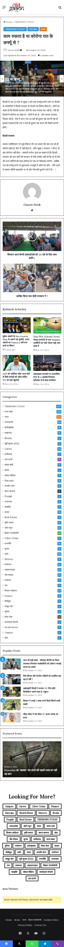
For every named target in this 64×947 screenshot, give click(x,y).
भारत (43, 29)
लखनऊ (8, 432)
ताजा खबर (33, 29)
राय (6, 585)
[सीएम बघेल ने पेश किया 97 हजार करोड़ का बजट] (12, 718)
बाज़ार (7, 512)
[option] (32, 78)
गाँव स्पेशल (9, 575)
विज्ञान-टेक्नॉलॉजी (12, 533)
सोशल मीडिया (10, 475)
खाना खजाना (10, 491)
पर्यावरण (8, 580)
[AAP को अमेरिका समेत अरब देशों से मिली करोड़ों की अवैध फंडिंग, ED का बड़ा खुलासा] (17, 363)
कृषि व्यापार (9, 522)
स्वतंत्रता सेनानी (11, 622)
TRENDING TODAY (24, 22)
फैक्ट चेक (8, 616)
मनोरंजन (8, 564)
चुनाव (7, 548)
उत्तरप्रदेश (9, 422)
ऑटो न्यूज (8, 527)
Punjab (8, 496)
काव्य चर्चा (9, 464)
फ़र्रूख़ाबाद (9, 427)
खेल (6, 637)
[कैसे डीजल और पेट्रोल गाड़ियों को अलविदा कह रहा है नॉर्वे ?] (12, 679)
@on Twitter (10, 888)
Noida (8, 438)
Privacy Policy (25, 925)
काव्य (7, 470)
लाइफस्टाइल (10, 569)
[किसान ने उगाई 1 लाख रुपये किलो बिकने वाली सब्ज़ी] (12, 704)
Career (8, 448)
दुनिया (7, 611)
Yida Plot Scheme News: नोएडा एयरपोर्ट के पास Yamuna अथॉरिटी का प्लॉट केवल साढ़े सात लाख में (46, 341)
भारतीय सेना (9, 485)
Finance (9, 596)
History (9, 559)
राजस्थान (8, 501)
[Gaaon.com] (16, 7)
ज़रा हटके (8, 459)
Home (8, 22)
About (17, 920)
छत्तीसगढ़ (8, 454)
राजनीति (8, 543)
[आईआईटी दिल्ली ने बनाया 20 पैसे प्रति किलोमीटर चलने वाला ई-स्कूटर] (12, 692)
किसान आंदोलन (11, 590)
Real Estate (11, 517)
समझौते (8, 506)
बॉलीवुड (8, 601)
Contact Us (40, 925)
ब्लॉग (6, 554)
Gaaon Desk (13, 50)
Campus (9, 632)
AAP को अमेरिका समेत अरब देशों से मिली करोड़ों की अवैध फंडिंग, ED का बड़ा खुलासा (16, 376)
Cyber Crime (11, 538)
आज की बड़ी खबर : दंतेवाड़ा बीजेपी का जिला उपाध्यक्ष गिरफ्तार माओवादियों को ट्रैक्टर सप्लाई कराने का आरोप (42, 663)
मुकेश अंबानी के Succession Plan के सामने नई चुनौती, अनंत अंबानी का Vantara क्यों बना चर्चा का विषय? (16, 341)
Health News (11, 627)
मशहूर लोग (9, 606)
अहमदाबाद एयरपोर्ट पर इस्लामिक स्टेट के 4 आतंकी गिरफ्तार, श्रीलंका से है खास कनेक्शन (46, 377)
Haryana (9, 480)
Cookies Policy (50, 920)
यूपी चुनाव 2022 (12, 443)
